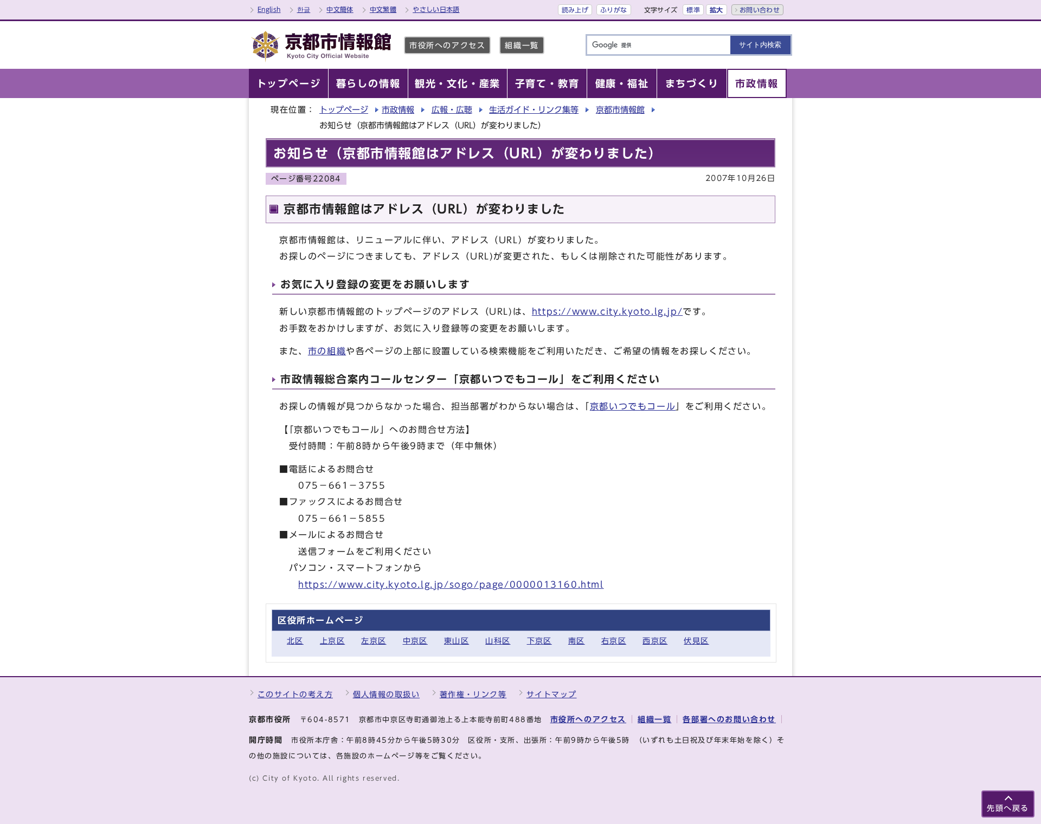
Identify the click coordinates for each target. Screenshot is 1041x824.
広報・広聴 (452, 110)
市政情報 (398, 110)
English (269, 9)
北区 (295, 641)
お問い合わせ (760, 10)
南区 (576, 641)
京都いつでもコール (633, 406)
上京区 (332, 641)
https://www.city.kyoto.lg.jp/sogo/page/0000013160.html (450, 584)
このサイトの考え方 (295, 694)
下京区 (539, 641)
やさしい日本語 (436, 9)
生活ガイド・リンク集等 (534, 110)
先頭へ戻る (1008, 808)
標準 (693, 10)
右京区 (613, 641)
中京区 (415, 641)
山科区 (497, 641)
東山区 (456, 641)
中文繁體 (383, 9)
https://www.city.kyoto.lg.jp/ (607, 311)
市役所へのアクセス (447, 45)
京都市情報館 (620, 110)
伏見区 (696, 641)
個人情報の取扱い (386, 694)
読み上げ (575, 10)
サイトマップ (551, 694)
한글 (304, 9)
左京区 (373, 641)
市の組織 (327, 351)
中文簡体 (339, 9)
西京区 (654, 641)
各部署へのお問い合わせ (729, 719)
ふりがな (613, 10)
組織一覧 (521, 45)
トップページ (343, 110)
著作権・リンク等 (473, 694)
